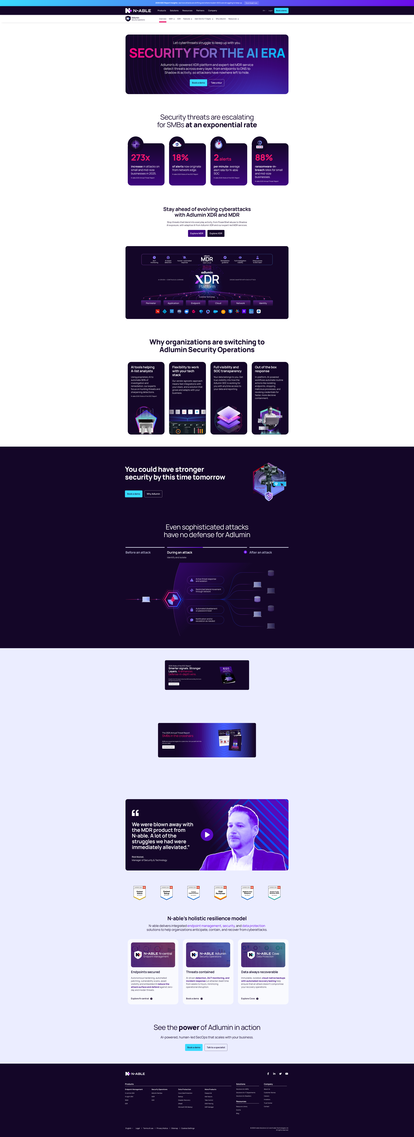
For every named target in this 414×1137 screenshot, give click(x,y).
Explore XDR (216, 233)
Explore (140, 998)
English (128, 1128)
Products (162, 10)
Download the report (173, 684)
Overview (162, 19)
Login (271, 11)
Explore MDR (196, 233)
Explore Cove (248, 998)
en (264, 10)
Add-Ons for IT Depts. (203, 19)
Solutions (174, 10)
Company (212, 10)
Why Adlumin (221, 19)
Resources (187, 10)
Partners (200, 10)
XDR (179, 19)
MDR (171, 19)
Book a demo (281, 10)
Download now (251, 3)
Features (186, 19)
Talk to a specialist (216, 1047)
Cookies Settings (187, 1128)
